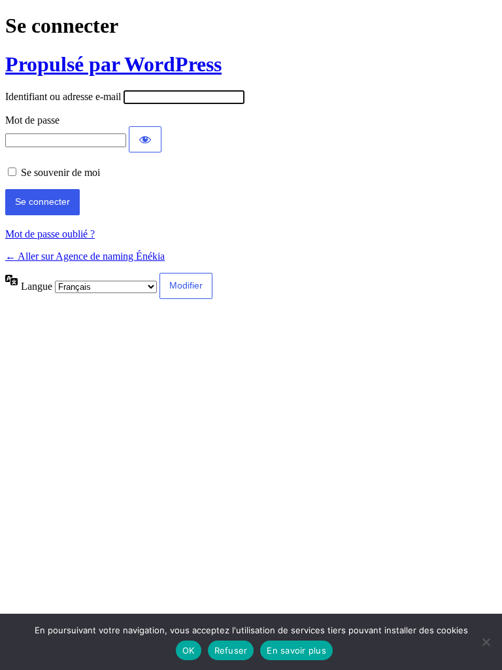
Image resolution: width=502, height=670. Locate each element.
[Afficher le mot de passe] (145, 139)
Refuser (231, 650)
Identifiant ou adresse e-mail (63, 96)
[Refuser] (485, 641)
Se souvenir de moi (60, 172)
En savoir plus (296, 650)
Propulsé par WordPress (113, 64)
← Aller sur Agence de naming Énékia (85, 256)
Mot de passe (32, 120)
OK (188, 650)
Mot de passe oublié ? (50, 233)
